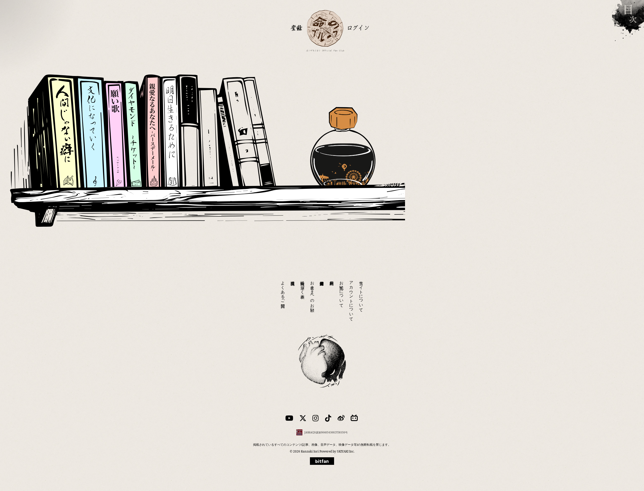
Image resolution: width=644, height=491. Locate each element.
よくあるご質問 (283, 289)
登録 (296, 27)
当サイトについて (361, 294)
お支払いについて (341, 292)
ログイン (358, 27)
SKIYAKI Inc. (345, 451)
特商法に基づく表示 (302, 285)
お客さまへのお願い (312, 294)
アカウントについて (351, 298)
